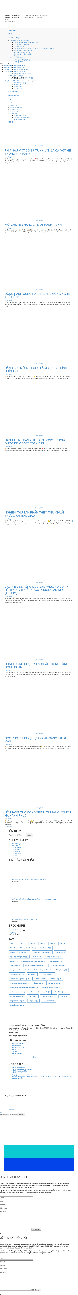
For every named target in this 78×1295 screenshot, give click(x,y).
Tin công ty (15, 849)
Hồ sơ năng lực (14, 929)
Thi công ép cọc (18, 62)
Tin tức (14, 855)
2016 (52, 943)
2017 (62, 943)
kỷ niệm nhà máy (47, 974)
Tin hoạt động (16, 853)
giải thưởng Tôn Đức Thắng (35, 965)
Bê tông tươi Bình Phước (19, 952)
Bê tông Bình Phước (28, 948)
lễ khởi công (56, 979)
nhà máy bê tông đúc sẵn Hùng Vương (24, 987)
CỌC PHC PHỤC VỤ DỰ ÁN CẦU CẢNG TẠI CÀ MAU (36, 739)
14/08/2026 (8, 596)
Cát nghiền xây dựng (53, 957)
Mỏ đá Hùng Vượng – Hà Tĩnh (23, 73)
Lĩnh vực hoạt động (18, 1044)
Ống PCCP (33, 1001)
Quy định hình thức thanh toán (22, 1075)
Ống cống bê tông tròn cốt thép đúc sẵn (26, 42)
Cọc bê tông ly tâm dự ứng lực (23, 50)
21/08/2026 (8, 374)
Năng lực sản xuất (18, 1047)
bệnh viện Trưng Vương (19, 957)
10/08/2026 (8, 745)
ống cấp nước (48, 1001)
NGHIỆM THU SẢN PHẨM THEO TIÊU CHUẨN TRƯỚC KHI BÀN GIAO (35, 514)
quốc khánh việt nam (18, 992)
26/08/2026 (8, 228)
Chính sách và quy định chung (22, 1069)
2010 (12, 943)
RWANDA (59, 992)
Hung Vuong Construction (19, 970)
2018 (12, 948)
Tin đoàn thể (16, 851)
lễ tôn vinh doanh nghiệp (19, 983)
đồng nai (64, 996)
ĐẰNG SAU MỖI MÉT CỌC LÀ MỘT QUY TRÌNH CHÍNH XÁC (36, 369)
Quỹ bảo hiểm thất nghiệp (40, 992)
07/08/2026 (8, 819)
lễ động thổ (38, 983)
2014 (32, 943)
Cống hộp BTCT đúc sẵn (21, 44)
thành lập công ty (48, 996)
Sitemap (11, 1109)
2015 (42, 943)
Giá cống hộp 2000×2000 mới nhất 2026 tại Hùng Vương (29, 879)
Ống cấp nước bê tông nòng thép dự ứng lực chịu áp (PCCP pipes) (34, 48)
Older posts (8, 826)
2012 (22, 943)
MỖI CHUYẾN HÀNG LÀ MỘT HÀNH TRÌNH (33, 224)
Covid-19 (37, 957)
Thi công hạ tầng (16, 996)
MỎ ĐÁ (12, 64)
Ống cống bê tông (17, 1001)
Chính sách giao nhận (19, 1071)
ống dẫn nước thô (17, 1005)
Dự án (14, 1049)
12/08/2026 (8, 670)
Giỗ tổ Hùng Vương (57, 965)
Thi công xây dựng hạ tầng (22, 60)
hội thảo (32, 974)
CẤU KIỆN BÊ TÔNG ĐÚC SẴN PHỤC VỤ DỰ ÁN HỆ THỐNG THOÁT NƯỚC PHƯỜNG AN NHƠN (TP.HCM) (37, 589)
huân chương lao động (43, 970)
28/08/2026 (8, 157)
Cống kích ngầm (19, 46)
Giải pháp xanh (56, 961)
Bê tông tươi (45, 948)
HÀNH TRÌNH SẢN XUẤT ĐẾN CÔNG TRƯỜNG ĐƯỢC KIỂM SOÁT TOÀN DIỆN (35, 441)
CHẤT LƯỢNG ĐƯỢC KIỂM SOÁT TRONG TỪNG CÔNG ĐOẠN (36, 665)
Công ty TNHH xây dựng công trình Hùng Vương (27, 961)
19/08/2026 (8, 447)
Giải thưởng (15, 965)
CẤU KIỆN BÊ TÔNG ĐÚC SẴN (19, 41)
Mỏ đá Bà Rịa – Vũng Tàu (21, 69)
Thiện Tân (32, 996)
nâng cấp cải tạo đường (51, 987)
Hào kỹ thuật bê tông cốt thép (23, 54)
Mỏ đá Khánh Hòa (19, 65)
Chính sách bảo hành (19, 1073)
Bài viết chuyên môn (18, 844)
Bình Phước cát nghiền (42, 952)
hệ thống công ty (17, 974)
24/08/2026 (8, 300)
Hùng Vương (61, 970)
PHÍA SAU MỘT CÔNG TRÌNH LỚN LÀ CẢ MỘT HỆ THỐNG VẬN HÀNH (38, 152)
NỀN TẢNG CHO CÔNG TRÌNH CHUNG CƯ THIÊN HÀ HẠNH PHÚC (38, 813)
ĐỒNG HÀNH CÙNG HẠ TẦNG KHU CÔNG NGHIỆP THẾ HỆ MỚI (38, 295)
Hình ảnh (15, 846)
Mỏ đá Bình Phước (19, 71)
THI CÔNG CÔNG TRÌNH (17, 58)
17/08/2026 (8, 519)
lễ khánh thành (40, 979)
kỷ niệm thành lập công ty (19, 979)
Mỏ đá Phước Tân (19, 67)
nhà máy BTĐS (54, 983)
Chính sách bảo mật (18, 1067)
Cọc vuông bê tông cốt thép (22, 52)
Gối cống (16, 56)
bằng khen (60, 952)
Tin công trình (39, 146)
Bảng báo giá (13, 933)
